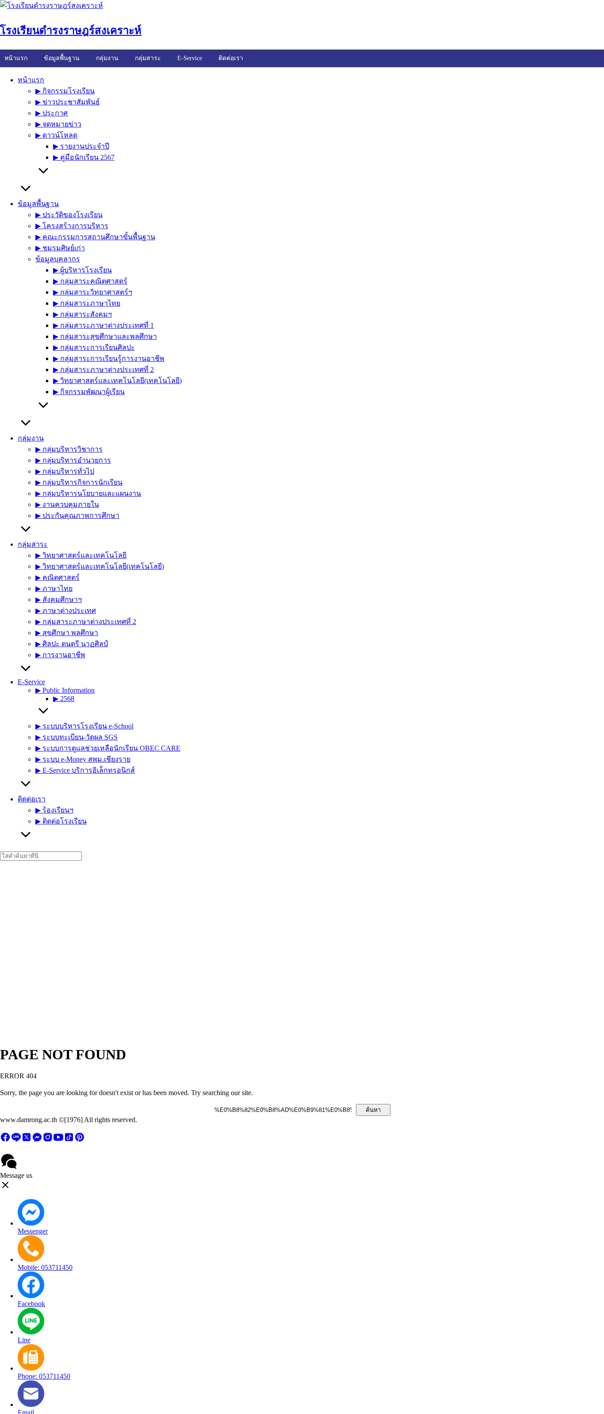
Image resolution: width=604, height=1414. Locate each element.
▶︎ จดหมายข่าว (58, 124)
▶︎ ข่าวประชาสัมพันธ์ (67, 102)
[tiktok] (69, 1140)
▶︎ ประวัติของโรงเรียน (69, 214)
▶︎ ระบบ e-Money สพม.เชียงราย (82, 759)
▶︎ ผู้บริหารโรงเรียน (82, 270)
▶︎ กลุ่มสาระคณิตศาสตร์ (90, 281)
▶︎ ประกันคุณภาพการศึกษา (77, 515)
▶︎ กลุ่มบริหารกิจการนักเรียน (78, 482)
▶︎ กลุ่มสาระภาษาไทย (86, 303)
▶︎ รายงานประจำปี (81, 146)
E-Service (189, 58)
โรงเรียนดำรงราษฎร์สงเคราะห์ (70, 30)
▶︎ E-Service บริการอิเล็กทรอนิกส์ (85, 770)
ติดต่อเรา (230, 58)
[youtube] (58, 1140)
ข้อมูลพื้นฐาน (62, 58)
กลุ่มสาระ (148, 58)
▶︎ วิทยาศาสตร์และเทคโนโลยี (80, 555)
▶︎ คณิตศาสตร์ (57, 577)
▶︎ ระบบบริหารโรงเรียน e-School (84, 726)
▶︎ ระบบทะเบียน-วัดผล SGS (76, 737)
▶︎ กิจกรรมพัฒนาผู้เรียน (89, 391)
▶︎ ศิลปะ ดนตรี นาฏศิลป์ (71, 644)
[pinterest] (79, 1140)
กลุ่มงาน (107, 58)
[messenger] (37, 1140)
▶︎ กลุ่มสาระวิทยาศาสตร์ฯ (92, 292)
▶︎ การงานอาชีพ (60, 655)
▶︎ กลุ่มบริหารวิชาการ (69, 449)
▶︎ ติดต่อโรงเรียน (61, 821)
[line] (16, 1140)
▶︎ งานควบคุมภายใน (67, 504)
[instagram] (47, 1140)
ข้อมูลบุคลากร (57, 259)
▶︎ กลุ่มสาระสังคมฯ (82, 314)
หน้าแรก (15, 58)
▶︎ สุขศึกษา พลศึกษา (66, 632)
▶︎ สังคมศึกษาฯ (58, 599)
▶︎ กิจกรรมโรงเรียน (65, 91)
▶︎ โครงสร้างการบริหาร (71, 226)
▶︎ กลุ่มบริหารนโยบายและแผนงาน (88, 493)
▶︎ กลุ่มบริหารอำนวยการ (73, 460)
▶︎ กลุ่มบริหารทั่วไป (64, 471)
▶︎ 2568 (63, 698)
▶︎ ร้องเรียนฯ (54, 810)
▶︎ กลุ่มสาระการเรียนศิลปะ (94, 347)
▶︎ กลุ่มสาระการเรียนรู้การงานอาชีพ (108, 358)
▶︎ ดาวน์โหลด (56, 135)
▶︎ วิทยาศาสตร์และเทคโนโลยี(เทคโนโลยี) (117, 380)
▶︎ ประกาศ (51, 113)
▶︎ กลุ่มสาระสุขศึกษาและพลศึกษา (105, 336)
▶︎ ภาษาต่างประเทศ (65, 610)
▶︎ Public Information (65, 690)
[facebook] (5, 1140)
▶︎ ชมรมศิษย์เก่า (60, 248)
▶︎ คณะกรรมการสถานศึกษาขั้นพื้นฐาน (95, 237)
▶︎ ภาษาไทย (54, 588)
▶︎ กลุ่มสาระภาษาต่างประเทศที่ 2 (103, 369)
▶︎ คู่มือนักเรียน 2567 (84, 157)
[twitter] (26, 1140)
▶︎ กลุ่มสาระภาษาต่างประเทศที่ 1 (103, 325)
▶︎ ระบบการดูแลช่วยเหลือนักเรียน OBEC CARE (107, 748)
